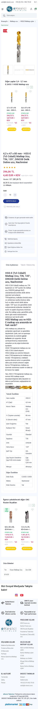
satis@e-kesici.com (26, 685)
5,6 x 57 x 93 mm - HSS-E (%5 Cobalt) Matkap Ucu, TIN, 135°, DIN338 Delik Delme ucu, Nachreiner (26, 109)
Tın (5, 570)
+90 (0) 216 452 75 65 (27, 682)
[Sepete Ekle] (11, 129)
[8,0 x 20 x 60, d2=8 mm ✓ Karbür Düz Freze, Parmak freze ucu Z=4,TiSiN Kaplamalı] (10, 516)
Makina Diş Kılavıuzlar (8, 645)
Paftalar (3, 654)
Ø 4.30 (6, 574)
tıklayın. (9, 185)
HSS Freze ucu (25, 623)
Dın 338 (28, 570)
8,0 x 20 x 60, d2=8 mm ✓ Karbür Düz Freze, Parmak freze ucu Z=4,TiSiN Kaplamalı (10, 528)
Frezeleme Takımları (26, 631)
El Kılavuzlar (5, 651)
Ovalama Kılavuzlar (7, 648)
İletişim (22, 677)
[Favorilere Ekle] (16, 91)
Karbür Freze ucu (25, 626)
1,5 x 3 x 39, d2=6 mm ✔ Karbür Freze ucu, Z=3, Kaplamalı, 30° (26, 528)
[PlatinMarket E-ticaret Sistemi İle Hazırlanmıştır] (11, 704)
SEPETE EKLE (11, 201)
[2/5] (5, 167)
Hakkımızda (24, 680)
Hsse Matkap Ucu (16, 570)
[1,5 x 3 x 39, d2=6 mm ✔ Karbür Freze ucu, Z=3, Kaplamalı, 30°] (27, 516)
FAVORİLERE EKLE (13, 207)
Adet (5, 191)
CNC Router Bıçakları (26, 629)
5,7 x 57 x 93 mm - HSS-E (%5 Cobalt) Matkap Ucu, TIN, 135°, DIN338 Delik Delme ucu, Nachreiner (11, 109)
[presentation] (2, 70)
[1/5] (4, 167)
